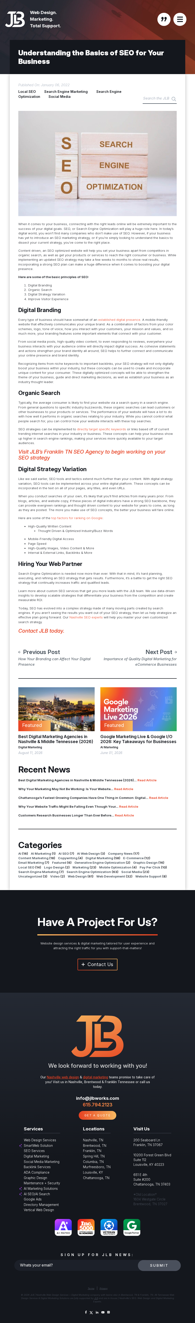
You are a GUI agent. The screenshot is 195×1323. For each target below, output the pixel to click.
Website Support (148, 876)
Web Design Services (40, 1140)
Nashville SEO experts (86, 617)
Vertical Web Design (39, 1210)
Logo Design (54, 867)
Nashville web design (63, 1077)
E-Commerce (133, 858)
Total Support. (45, 25)
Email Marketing (31, 862)
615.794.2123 (97, 1105)
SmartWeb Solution (38, 1146)
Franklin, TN (92, 1151)
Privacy (103, 1288)
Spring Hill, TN (94, 1156)
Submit (159, 1265)
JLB (96, 1298)
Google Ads (33, 1199)
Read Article (146, 780)
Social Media (60, 97)
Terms (91, 1288)
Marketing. (41, 19)
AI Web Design (88, 853)
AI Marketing (109, 747)
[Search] (173, 99)
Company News (120, 853)
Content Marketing (33, 858)
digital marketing (95, 1077)
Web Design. (43, 12)
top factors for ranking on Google (76, 518)
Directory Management (41, 1205)
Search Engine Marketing (66, 92)
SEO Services (34, 1151)
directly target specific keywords (101, 429)
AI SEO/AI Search (37, 1194)
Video (55, 876)
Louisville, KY (93, 1172)
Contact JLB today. (42, 630)
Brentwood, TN (94, 1146)
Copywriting (68, 858)
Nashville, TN (93, 1140)
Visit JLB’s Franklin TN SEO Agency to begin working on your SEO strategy (92, 454)
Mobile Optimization (115, 867)
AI (19, 853)
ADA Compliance (36, 1172)
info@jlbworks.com (97, 1098)
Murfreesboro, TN (97, 1167)
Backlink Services (37, 1167)
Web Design (77, 876)
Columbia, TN (93, 1162)
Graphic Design (145, 862)
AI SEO (63, 853)
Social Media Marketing (41, 1162)
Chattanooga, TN (96, 1178)
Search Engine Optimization (89, 872)
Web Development (110, 876)
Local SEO (27, 92)
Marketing (81, 867)
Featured (59, 862)
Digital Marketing (30, 747)
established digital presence (118, 320)
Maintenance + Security (42, 1183)
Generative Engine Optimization (99, 862)
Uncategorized (30, 876)
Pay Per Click (150, 867)
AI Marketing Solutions (41, 1188)
